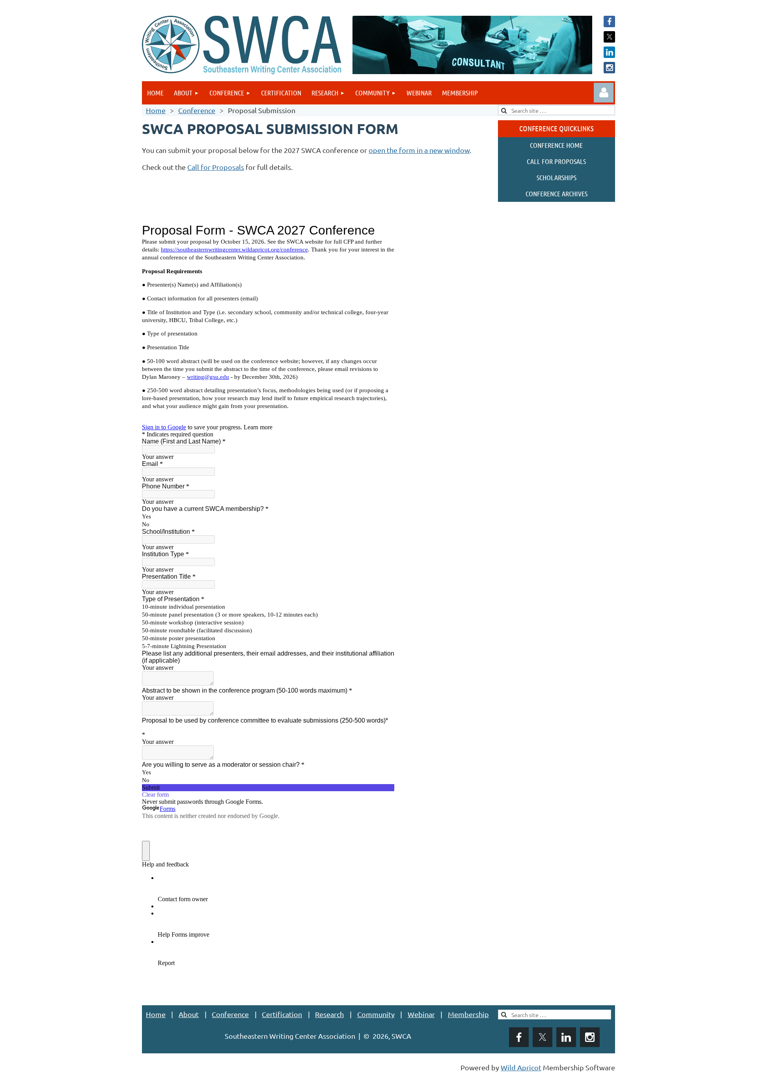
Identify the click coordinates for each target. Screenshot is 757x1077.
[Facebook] (609, 21)
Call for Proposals (215, 167)
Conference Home (556, 145)
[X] (609, 37)
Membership (468, 1014)
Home (156, 110)
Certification (282, 1014)
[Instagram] (609, 67)
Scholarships (556, 177)
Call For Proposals (556, 161)
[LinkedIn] (609, 52)
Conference (196, 110)
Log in (603, 92)
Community (376, 1014)
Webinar (421, 1014)
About (189, 1014)
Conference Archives (556, 193)
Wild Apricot (521, 1067)
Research (329, 1014)
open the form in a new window (419, 150)
